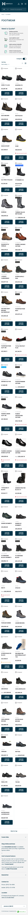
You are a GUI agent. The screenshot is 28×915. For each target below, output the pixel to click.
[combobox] (14, 9)
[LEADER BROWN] (21, 613)
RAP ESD (17, 751)
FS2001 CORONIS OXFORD (20, 245)
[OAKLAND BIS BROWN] (7, 709)
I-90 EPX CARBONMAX (5, 277)
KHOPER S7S (19, 85)
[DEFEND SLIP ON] (7, 372)
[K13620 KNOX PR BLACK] (7, 643)
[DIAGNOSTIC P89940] (7, 234)
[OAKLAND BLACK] (21, 679)
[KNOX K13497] (7, 136)
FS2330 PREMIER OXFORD (20, 382)
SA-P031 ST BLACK (6, 180)
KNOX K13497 (5, 146)
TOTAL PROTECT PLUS (20, 347)
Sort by (4, 62)
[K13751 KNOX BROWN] (21, 710)
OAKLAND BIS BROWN (5, 720)
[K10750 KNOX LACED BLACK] (7, 803)
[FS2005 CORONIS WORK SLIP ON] (7, 441)
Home (3, 14)
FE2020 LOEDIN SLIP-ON (5, 414)
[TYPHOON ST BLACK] (7, 478)
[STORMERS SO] (21, 170)
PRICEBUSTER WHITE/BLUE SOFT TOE (20, 655)
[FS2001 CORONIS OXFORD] (21, 234)
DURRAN (3, 212)
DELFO (3, 588)
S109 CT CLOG (5, 85)
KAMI (16, 146)
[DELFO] (7, 578)
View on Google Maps (8, 897)
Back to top (14, 831)
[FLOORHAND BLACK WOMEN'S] (7, 546)
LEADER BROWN (19, 623)
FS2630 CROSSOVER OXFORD (19, 415)
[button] (22, 4)
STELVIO (17, 588)
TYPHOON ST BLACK (5, 488)
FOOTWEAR (8, 14)
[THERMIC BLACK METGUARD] (21, 202)
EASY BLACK (19, 115)
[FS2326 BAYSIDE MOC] (21, 299)
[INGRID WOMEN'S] (7, 514)
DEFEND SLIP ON (6, 381)
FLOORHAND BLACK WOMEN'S (6, 556)
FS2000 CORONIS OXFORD (20, 452)
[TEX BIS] (21, 772)
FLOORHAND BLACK (19, 556)
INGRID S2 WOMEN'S (18, 524)
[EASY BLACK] (21, 106)
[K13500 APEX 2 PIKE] (21, 267)
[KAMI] (21, 136)
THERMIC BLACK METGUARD (20, 213)
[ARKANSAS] (7, 679)
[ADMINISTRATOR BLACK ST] (21, 478)
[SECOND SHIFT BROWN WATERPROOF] (7, 299)
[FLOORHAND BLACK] (21, 546)
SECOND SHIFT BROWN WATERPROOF (5, 310)
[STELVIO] (21, 578)
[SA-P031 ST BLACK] (7, 170)
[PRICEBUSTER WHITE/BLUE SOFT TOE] (21, 644)
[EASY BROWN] (7, 106)
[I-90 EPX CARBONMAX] (7, 267)
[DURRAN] (7, 202)
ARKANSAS (4, 689)
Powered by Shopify (13, 911)
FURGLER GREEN (6, 623)
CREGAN (3, 751)
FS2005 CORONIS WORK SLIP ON (6, 452)
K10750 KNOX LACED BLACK (5, 813)
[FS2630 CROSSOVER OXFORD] (21, 404)
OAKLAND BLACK (20, 689)
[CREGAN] (7, 742)
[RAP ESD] (21, 742)
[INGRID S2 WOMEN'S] (21, 514)
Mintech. (7, 911)
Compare (19, 59)
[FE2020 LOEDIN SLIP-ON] (7, 404)
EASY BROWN (5, 115)
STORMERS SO (19, 180)
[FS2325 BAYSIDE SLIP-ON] (7, 336)
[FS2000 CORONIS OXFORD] (21, 441)
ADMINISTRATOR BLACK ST (20, 488)
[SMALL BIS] (7, 772)
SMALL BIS (4, 782)
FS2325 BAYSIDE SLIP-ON (6, 347)
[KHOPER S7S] (21, 75)
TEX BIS (17, 782)
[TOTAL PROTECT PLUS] (21, 336)
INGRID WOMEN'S (6, 523)
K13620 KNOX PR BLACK (6, 654)
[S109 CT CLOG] (7, 75)
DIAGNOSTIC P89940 (5, 245)
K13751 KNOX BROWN (19, 720)
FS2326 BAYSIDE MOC (20, 309)
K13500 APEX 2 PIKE (19, 277)
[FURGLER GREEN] (7, 613)
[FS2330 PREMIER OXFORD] (21, 372)
